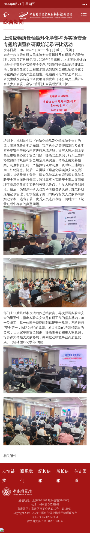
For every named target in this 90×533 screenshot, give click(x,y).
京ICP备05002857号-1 (45, 517)
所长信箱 (62, 476)
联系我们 (26, 476)
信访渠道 (80, 476)
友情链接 (8, 476)
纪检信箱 (44, 476)
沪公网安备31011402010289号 (45, 521)
